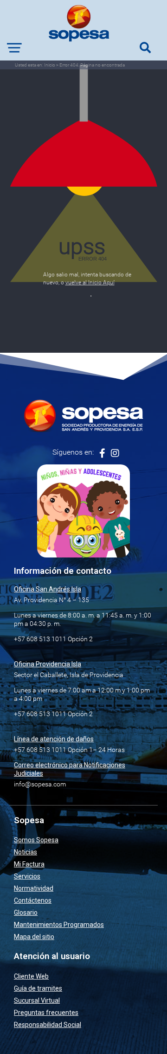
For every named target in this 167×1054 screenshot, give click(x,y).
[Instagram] (115, 453)
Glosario (26, 912)
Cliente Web (31, 976)
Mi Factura (29, 864)
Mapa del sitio (34, 936)
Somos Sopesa (36, 840)
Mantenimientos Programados (59, 924)
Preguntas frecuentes (46, 1012)
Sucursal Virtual (37, 1000)
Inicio (49, 64)
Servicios (27, 876)
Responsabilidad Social (47, 1024)
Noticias (25, 852)
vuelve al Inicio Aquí (90, 282)
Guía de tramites (38, 988)
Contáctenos (32, 900)
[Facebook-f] (102, 453)
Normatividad (33, 888)
